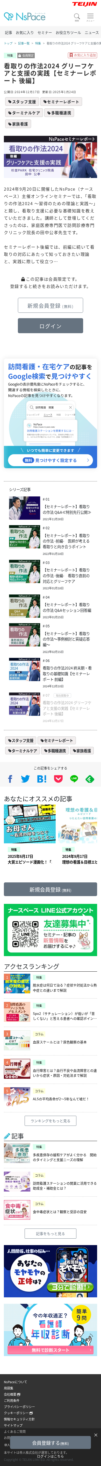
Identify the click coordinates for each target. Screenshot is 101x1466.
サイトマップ (13, 1425)
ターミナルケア (26, 112)
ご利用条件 (11, 1400)
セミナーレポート (63, 101)
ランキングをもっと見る (50, 1120)
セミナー (45, 32)
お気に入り (25, 32)
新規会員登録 (50, 305)
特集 (38, 43)
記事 (8, 32)
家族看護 (20, 123)
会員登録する (50, 1442)
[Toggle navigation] (90, 17)
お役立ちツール (68, 32)
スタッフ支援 (24, 101)
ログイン (50, 326)
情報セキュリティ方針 (19, 1419)
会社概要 (10, 1394)
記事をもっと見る (50, 1233)
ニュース (92, 32)
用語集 (8, 1388)
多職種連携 (61, 112)
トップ (8, 43)
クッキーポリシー (17, 1413)
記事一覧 (24, 43)
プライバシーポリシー (19, 1406)
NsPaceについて (15, 1382)
